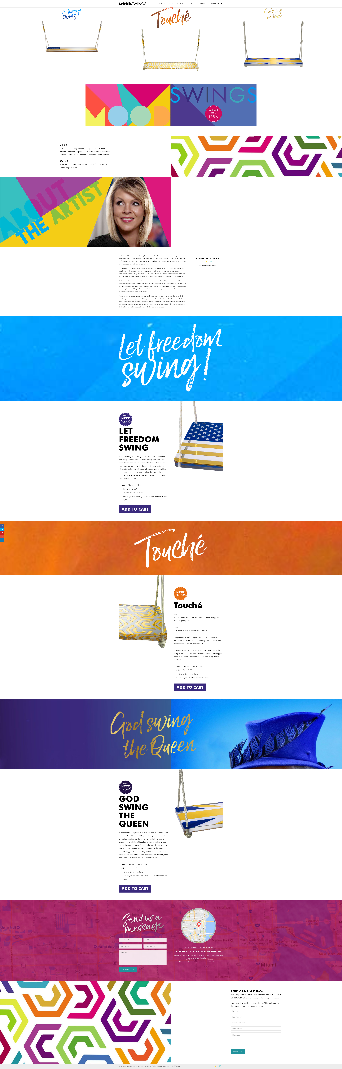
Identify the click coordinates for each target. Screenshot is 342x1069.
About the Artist (165, 4)
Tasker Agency (157, 1066)
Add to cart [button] (135, 509)
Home (151, 4)
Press (202, 4)
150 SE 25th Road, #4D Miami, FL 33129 (198, 948)
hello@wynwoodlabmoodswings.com (188, 962)
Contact (193, 4)
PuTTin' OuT (176, 1066)
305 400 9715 (210, 962)
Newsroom (214, 4)
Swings (180, 4)
